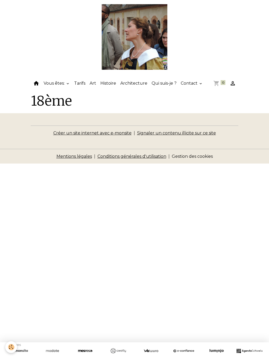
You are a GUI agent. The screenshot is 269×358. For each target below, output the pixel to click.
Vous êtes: (55, 83)
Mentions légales (74, 156)
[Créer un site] (19, 351)
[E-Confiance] (183, 351)
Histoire (108, 83)
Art (93, 83)
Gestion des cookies (192, 156)
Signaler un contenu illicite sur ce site (176, 133)
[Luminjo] (216, 351)
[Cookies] (11, 347)
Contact (190, 83)
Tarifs (79, 83)
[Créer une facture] (151, 351)
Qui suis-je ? (164, 83)
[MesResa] (85, 351)
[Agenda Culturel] (249, 351)
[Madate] (52, 351)
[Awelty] (118, 351)
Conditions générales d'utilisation (131, 156)
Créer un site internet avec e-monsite (92, 133)
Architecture (133, 83)
